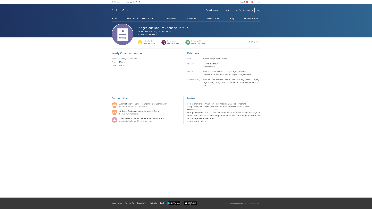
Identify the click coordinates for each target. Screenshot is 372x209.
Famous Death (213, 18)
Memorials (191, 18)
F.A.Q (162, 203)
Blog (232, 18)
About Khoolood (117, 203)
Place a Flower (173, 43)
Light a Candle (149, 43)
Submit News (212, 10)
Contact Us (153, 203)
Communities (170, 18)
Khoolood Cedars (252, 18)
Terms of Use (130, 203)
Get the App (116, 2)
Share (252, 41)
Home (114, 18)
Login (226, 10)
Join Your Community (244, 10)
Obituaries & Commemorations (140, 18)
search (258, 10)
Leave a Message (198, 43)
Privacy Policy (141, 203)
